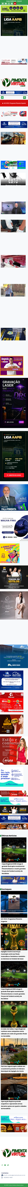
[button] (24, 97)
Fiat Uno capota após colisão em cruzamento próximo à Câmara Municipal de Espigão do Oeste (13, 1068)
